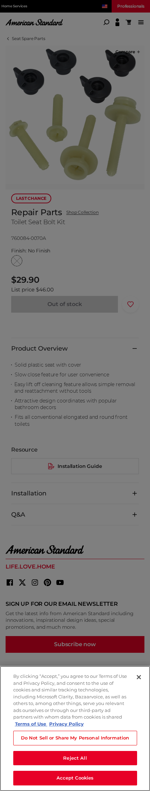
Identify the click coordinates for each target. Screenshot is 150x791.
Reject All (75, 758)
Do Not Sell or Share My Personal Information (75, 738)
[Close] (139, 677)
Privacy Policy (66, 724)
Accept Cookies (75, 778)
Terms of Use (31, 724)
